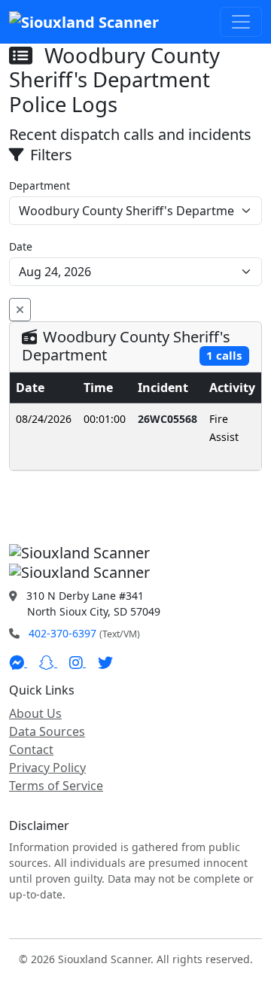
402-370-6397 (62, 633)
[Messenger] (18, 662)
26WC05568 (167, 419)
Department (39, 185)
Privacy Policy (47, 767)
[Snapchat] (48, 662)
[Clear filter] (20, 309)
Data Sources (47, 731)
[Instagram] (77, 662)
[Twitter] (105, 662)
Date (20, 246)
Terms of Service (56, 785)
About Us (35, 713)
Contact (31, 749)
